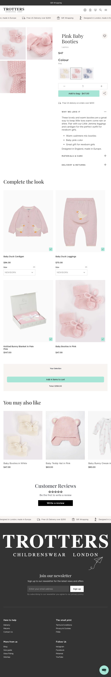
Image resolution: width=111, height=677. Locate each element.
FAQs (58, 632)
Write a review (55, 503)
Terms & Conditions (64, 625)
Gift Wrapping (56, 3)
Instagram (60, 647)
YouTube (59, 657)
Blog (5, 647)
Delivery (6, 625)
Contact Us (8, 632)
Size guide (7, 650)
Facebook (60, 650)
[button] (105, 36)
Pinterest (59, 653)
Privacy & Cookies (63, 628)
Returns (6, 628)
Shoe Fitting (8, 653)
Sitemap (6, 657)
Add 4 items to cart (55, 379)
